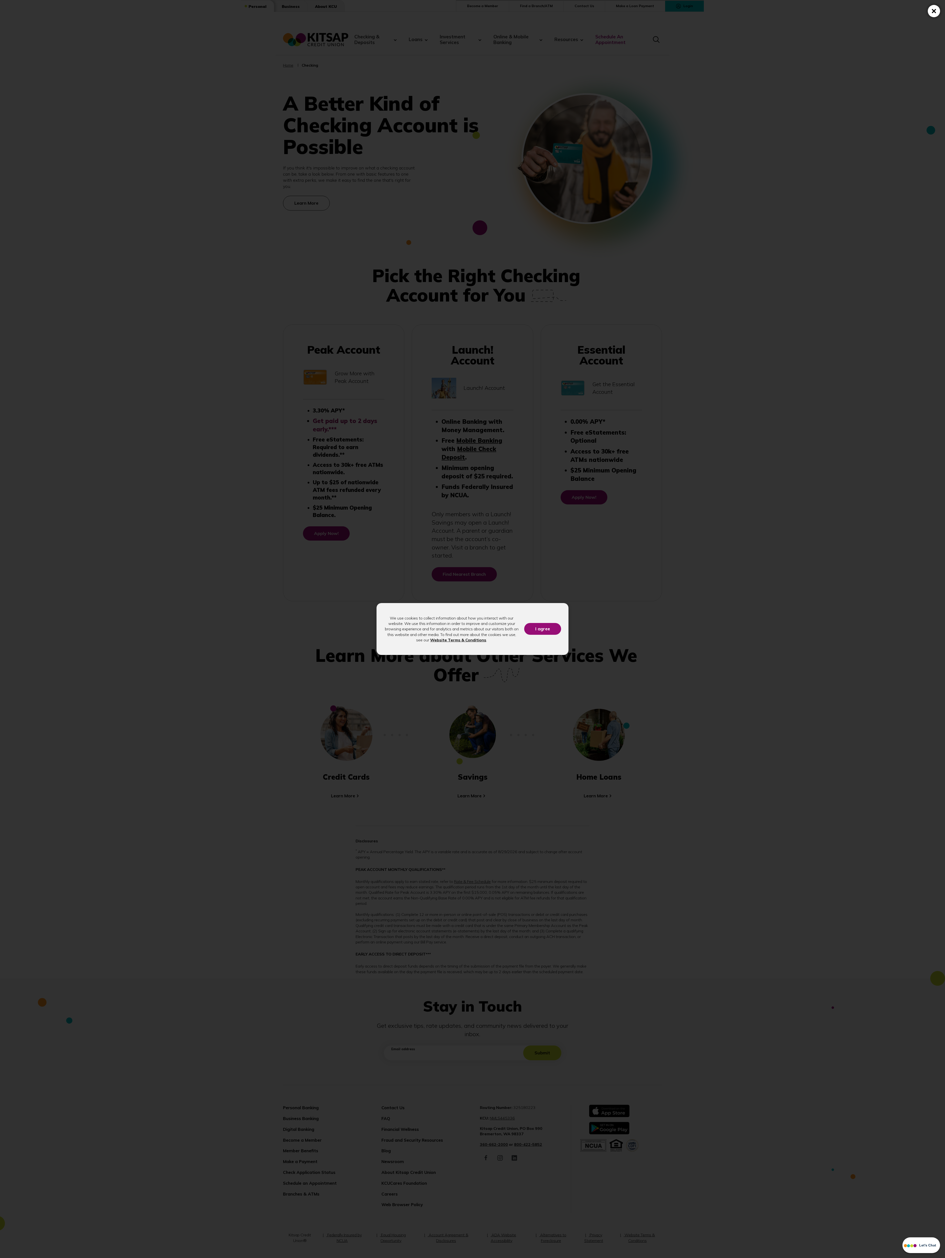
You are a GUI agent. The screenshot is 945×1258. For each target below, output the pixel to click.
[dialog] (472, 629)
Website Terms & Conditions (458, 639)
